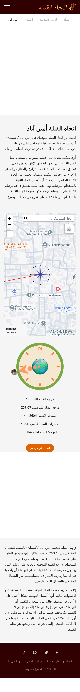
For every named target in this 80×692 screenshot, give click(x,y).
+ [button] (9, 218)
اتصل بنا (12, 661)
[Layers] (69, 228)
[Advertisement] (40, 71)
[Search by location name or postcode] (26, 218)
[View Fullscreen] (10, 234)
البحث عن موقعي (40, 448)
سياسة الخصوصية (32, 661)
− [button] (9, 224)
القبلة (69, 661)
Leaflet (54, 334)
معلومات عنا (54, 661)
